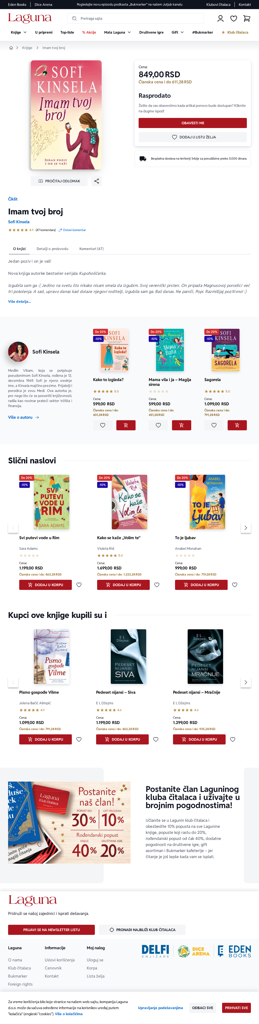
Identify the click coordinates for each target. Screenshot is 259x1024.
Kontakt (245, 4)
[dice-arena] (194, 951)
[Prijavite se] (221, 18)
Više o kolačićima (69, 1014)
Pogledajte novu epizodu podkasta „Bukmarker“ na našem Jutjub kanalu (129, 4)
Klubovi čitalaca (218, 4)
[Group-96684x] (234, 951)
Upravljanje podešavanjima (160, 1008)
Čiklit (12, 199)
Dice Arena (43, 4)
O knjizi (19, 248)
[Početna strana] (31, 18)
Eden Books (17, 4)
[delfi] (155, 951)
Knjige (27, 47)
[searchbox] (135, 18)
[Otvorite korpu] (247, 18)
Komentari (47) (91, 248)
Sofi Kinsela (19, 221)
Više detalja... (19, 301)
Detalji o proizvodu (52, 248)
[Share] (97, 181)
